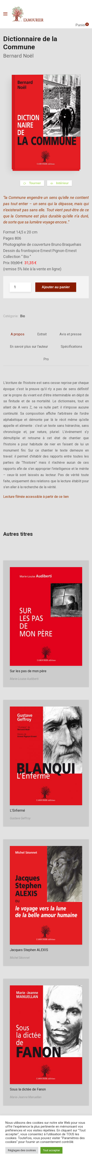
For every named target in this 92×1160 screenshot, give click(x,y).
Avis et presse (70, 334)
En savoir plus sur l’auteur (29, 347)
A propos (17, 334)
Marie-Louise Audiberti (24, 679)
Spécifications (71, 347)
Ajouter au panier (56, 287)
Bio (22, 316)
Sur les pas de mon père (28, 671)
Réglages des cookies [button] (22, 1150)
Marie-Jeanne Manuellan (26, 1097)
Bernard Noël (18, 56)
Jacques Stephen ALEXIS (29, 950)
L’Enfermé (17, 810)
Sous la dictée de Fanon (28, 1089)
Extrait (42, 334)
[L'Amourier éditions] (28, 14)
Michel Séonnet (20, 957)
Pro (46, 359)
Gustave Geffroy (20, 818)
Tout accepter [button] (51, 1150)
